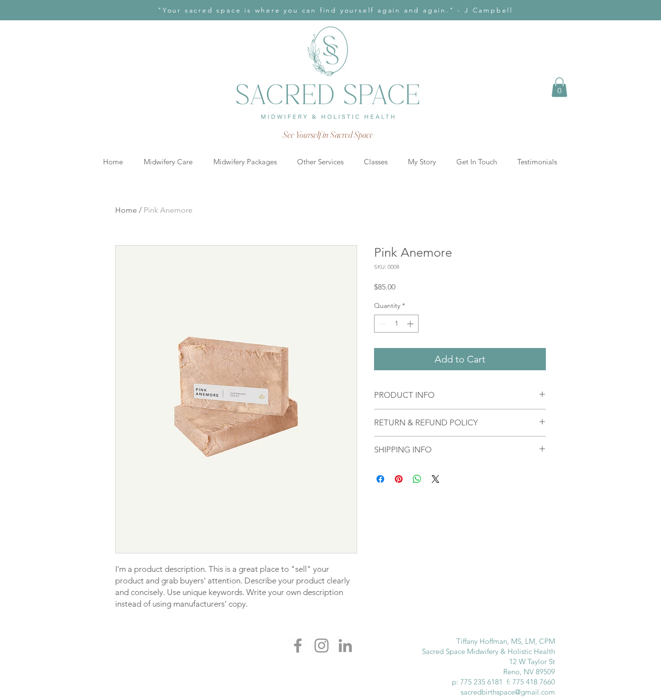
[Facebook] (297, 645)
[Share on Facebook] (380, 479)
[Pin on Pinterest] (399, 479)
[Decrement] (382, 323)
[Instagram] (321, 645)
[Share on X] (435, 479)
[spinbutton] (396, 323)
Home (126, 210)
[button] (559, 87)
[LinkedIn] (345, 645)
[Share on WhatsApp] (417, 479)
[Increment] (411, 323)
